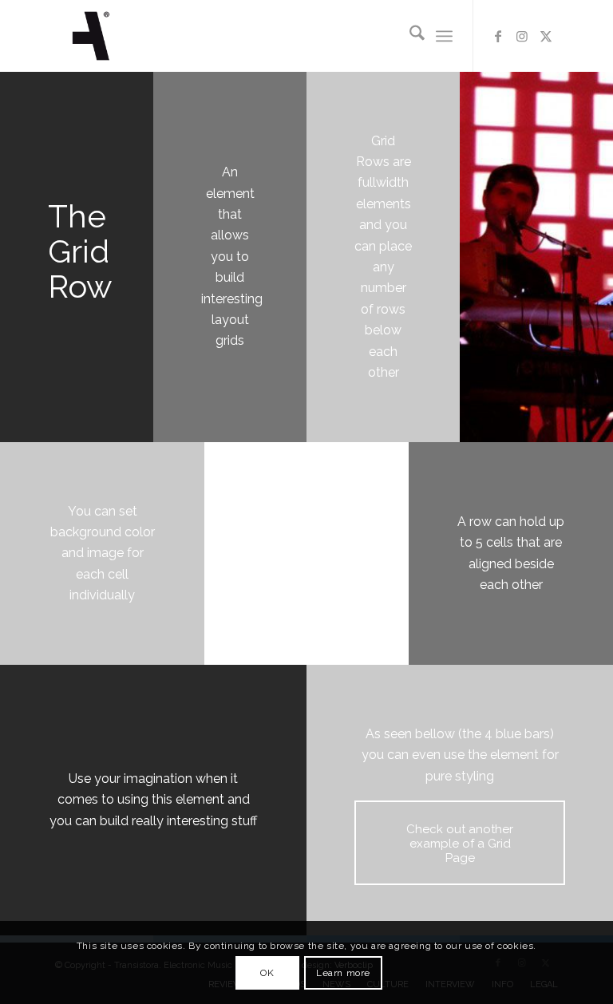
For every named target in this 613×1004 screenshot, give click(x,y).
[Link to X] (546, 36)
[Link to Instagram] (522, 36)
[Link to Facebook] (498, 36)
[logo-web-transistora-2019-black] (91, 36)
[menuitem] (409, 36)
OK (267, 972)
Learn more (343, 972)
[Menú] (444, 35)
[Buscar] (409, 36)
